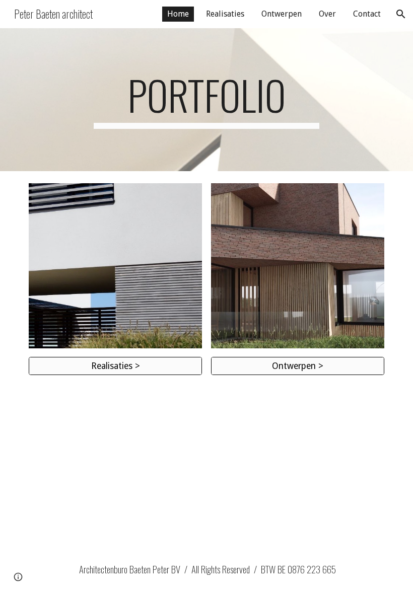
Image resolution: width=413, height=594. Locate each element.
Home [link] (178, 14)
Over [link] (327, 14)
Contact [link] (367, 14)
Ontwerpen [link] (281, 14)
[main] (207, 99)
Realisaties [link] (225, 14)
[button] (401, 14)
